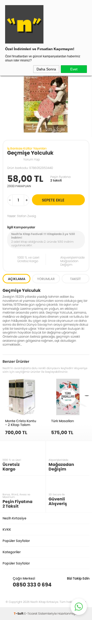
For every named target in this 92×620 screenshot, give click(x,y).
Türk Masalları (62, 421)
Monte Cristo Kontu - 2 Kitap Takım (20, 423)
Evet (73, 69)
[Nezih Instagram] (70, 585)
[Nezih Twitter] (78, 585)
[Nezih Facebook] (85, 585)
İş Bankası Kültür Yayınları (27, 148)
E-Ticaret (30, 613)
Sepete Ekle (53, 200)
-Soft (19, 613)
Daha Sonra (46, 69)
